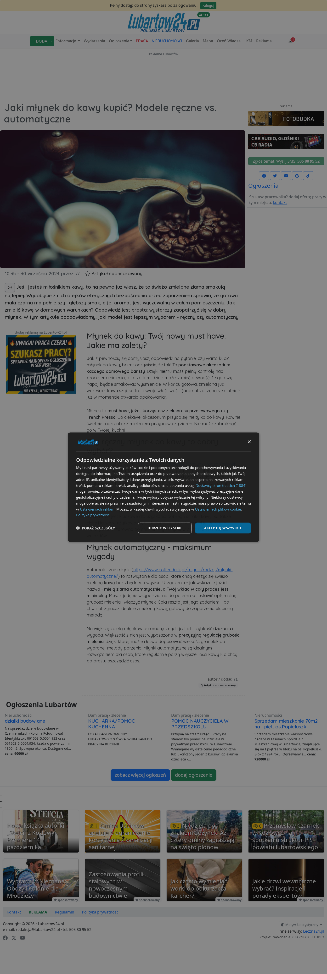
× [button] (249, 442)
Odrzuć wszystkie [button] (164, 527)
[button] (95, 528)
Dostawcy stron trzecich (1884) (221, 485)
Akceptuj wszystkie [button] (223, 527)
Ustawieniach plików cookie (218, 508)
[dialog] (163, 487)
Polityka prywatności (93, 514)
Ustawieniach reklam (97, 508)
